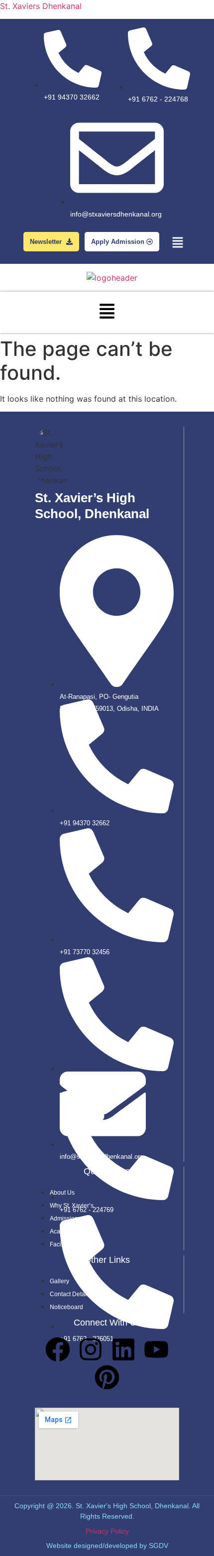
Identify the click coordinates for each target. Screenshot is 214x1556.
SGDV (158, 1546)
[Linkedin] (123, 1349)
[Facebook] (57, 1349)
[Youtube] (156, 1349)
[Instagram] (90, 1349)
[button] (178, 243)
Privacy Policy (107, 1531)
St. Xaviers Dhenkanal (41, 6)
